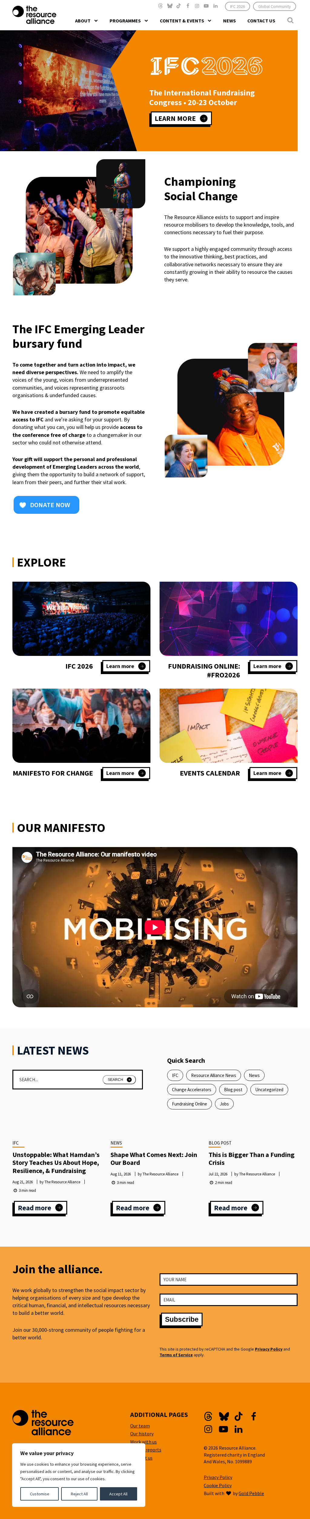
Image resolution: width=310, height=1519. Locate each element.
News (229, 21)
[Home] (46, 15)
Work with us (143, 1442)
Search (115, 1080)
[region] (78, 1475)
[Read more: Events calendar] (229, 726)
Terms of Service (176, 1355)
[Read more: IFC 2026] (81, 619)
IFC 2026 (237, 6)
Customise (39, 1494)
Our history (141, 1434)
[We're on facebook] (188, 5)
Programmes (125, 21)
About (83, 21)
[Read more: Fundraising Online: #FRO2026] (229, 619)
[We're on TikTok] (178, 5)
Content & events (182, 21)
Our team (140, 1426)
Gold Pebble (251, 1493)
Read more (42, 1209)
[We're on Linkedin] (215, 5)
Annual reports (145, 1450)
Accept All (118, 1494)
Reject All (79, 1494)
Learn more (126, 667)
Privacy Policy (268, 1349)
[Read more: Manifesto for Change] (81, 726)
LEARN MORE (175, 118)
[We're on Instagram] (197, 5)
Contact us (261, 21)
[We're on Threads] (160, 5)
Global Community (274, 6)
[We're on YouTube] (206, 5)
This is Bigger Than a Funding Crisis (252, 1159)
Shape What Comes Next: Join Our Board (153, 1159)
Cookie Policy (218, 1485)
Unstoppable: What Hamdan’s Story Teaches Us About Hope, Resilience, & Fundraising (56, 1163)
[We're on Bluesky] (169, 5)
